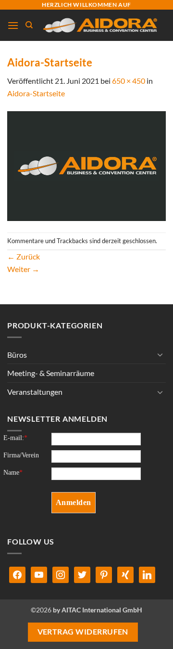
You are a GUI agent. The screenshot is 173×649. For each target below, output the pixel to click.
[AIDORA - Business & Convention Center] (99, 25)
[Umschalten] (160, 354)
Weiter (23, 268)
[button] (13, 25)
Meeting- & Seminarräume (50, 372)
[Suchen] (29, 25)
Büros (17, 354)
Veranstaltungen (34, 391)
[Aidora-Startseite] (86, 164)
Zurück (23, 256)
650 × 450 (128, 80)
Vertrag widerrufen (82, 631)
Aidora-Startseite (36, 93)
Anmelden (73, 502)
